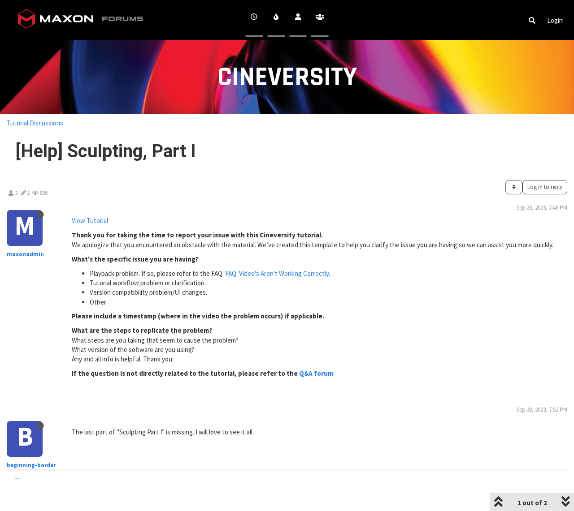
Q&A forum (316, 373)
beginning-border (31, 465)
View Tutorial (90, 220)
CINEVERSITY (287, 77)
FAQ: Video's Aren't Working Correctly (277, 273)
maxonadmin (25, 254)
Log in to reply (544, 187)
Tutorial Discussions (35, 123)
